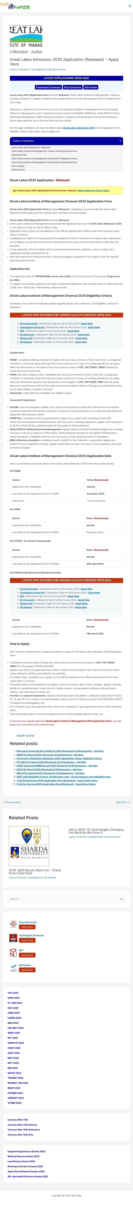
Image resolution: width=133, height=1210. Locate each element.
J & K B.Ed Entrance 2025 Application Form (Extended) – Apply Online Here (57, 780)
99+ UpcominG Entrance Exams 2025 (28, 1176)
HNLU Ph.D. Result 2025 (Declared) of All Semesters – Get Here (51, 773)
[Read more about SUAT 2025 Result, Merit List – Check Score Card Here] (29, 846)
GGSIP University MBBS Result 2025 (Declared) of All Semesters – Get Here (57, 765)
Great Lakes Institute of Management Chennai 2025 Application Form (44, 151)
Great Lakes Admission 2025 (79, 128)
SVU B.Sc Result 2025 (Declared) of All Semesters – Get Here (49, 769)
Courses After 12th (18, 1119)
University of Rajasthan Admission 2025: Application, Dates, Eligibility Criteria (59, 758)
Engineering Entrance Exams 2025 (26, 1151)
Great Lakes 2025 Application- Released (31, 147)
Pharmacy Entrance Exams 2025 (25, 1166)
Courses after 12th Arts (20, 1134)
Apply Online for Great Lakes (93, 190)
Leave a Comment (19, 69)
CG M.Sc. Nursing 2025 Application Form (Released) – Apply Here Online (56, 784)
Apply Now (87, 323)
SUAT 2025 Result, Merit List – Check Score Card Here (35, 871)
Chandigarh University (48, 87)
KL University (27, 334)
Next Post (122, 802)
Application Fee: (19, 155)
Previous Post (12, 802)
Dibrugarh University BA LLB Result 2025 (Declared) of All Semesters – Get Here (60, 751)
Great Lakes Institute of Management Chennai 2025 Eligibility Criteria (44, 158)
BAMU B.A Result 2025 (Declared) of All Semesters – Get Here (50, 755)
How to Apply (18, 166)
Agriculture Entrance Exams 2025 (26, 1171)
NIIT (22, 331)
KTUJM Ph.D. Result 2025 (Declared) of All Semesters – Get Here (51, 762)
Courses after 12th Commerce (24, 1129)
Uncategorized (39, 69)
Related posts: (18, 170)
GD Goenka (91, 87)
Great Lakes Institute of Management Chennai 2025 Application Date (44, 162)
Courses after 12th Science (22, 1124)
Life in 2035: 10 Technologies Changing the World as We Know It (96, 831)
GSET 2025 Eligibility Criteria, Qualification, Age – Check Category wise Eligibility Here (64, 776)
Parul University (72, 87)
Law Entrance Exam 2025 (21, 1161)
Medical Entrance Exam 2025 (23, 1156)
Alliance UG (26, 338)
